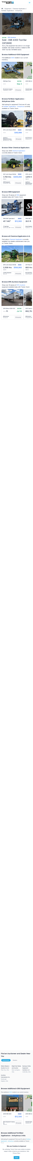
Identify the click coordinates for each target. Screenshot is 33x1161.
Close (16, 1157)
